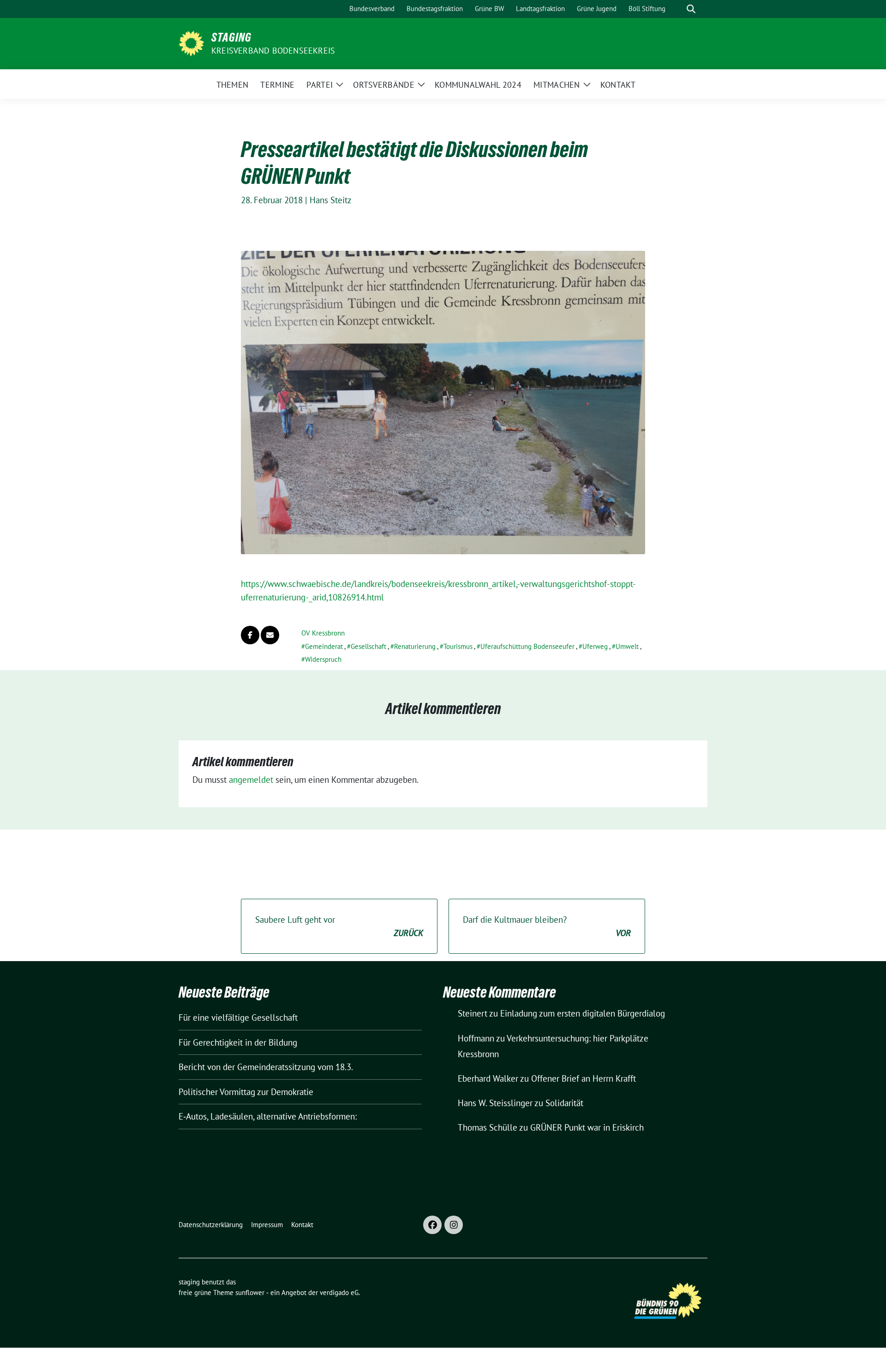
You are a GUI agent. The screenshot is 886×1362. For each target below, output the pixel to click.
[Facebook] (432, 1225)
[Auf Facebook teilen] (250, 635)
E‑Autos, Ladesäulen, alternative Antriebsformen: (268, 1116)
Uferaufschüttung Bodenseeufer (527, 646)
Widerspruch (323, 659)
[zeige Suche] (691, 9)
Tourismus (458, 646)
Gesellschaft (368, 646)
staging (231, 37)
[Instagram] (453, 1225)
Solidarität (564, 1102)
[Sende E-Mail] (270, 635)
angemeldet (251, 779)
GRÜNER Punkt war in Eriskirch (587, 1127)
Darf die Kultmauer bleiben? (547, 926)
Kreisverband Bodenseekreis (273, 50)
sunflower (249, 1292)
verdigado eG (339, 1292)
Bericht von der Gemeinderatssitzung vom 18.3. (266, 1066)
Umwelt (627, 646)
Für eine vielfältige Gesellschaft (238, 1017)
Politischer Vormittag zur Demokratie (246, 1091)
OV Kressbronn (323, 633)
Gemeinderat (324, 646)
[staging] (191, 42)
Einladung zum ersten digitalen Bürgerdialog (582, 1013)
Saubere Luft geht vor (339, 926)
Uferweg (595, 646)
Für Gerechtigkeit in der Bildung (238, 1042)
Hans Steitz (331, 200)
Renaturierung (415, 646)
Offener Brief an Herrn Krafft (583, 1078)
